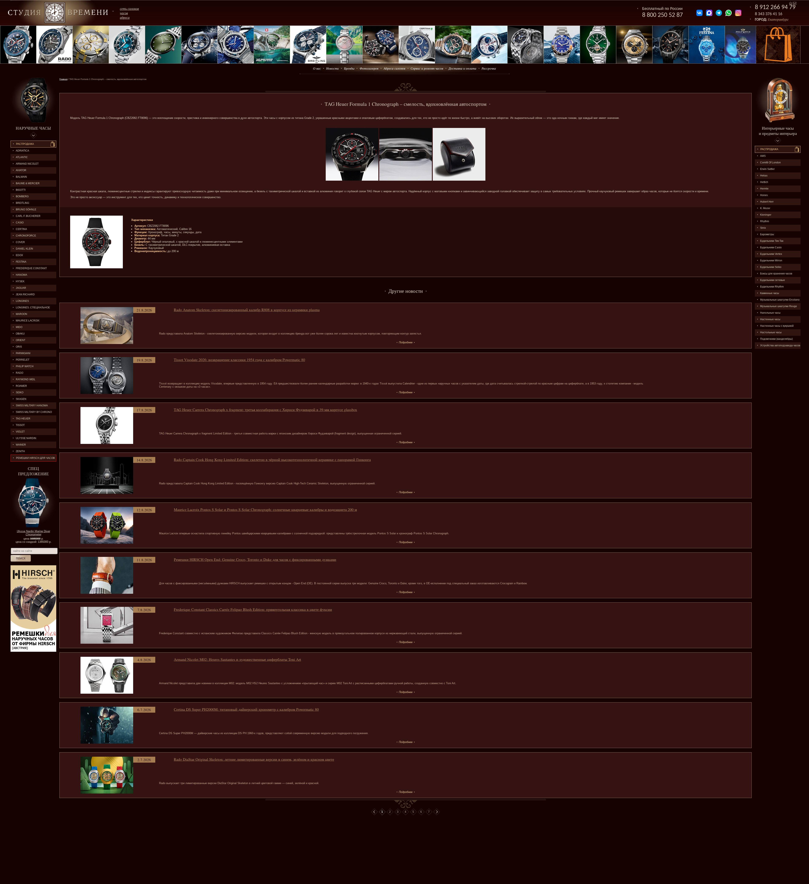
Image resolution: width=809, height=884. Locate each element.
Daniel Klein (24, 248)
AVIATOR (21, 170)
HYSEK (20, 281)
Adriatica (22, 150)
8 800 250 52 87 (662, 15)
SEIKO (19, 392)
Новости (332, 68)
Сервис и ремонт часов (427, 68)
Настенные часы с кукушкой (777, 325)
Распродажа (25, 143)
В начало (374, 812)
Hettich (764, 182)
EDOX (19, 255)
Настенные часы (770, 319)
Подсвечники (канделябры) (776, 338)
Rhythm (764, 221)
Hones (764, 195)
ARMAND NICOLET (27, 163)
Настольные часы (771, 332)
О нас (317, 68)
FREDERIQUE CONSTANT (31, 268)
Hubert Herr (767, 201)
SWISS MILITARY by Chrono (34, 412)
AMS (763, 155)
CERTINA (21, 229)
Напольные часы (770, 312)
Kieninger (765, 214)
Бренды (349, 68)
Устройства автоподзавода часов (780, 345)
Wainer (21, 444)
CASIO (20, 222)
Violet (20, 431)
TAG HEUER (23, 418)
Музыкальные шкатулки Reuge (778, 306)
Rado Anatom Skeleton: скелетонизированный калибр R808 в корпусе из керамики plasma (247, 309)
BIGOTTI (20, 189)
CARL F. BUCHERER (28, 216)
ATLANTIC (22, 157)
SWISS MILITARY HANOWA (32, 405)
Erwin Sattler (767, 169)
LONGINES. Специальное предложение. (30, 308)
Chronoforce (26, 235)
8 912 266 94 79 (775, 7)
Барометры (767, 234)
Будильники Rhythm (772, 286)
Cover (20, 242)
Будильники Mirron (771, 260)
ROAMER (21, 385)
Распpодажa (769, 149)
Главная (63, 79)
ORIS (19, 346)
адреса (125, 17)
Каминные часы (769, 293)
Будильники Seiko (770, 267)
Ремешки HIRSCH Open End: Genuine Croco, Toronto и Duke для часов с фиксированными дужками (255, 559)
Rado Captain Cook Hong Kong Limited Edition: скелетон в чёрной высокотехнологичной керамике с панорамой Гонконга (272, 459)
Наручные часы (33, 128)
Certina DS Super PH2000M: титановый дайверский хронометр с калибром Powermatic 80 (246, 709)
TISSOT (20, 425)
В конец (436, 812)
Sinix (763, 227)
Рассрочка (489, 68)
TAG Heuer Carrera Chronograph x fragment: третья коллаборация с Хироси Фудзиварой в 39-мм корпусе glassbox (265, 409)
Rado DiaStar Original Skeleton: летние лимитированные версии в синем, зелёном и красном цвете (254, 759)
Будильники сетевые (772, 280)
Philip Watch (24, 366)
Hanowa (21, 274)
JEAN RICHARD (25, 294)
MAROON (21, 314)
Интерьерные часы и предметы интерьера (778, 130)
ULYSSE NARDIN (26, 438)
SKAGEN (21, 399)
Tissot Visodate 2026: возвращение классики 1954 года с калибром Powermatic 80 (239, 359)
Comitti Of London (770, 162)
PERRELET (22, 359)
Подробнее (406, 342)
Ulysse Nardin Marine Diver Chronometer (33, 533)
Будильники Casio (771, 247)
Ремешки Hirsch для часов (35, 458)
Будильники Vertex (771, 254)
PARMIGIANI (23, 353)
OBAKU (20, 333)
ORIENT (20, 340)
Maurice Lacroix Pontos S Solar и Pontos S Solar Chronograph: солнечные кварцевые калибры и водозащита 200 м (265, 509)
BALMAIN (21, 176)
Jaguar (21, 287)
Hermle (764, 188)
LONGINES (22, 301)
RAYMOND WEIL (25, 379)
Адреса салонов (394, 68)
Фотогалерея (369, 68)
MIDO (19, 327)
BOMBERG (22, 196)
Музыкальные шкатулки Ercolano (780, 299)
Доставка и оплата (462, 68)
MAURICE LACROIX (27, 320)
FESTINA (21, 261)
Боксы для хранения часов (776, 273)
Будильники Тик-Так (771, 240)
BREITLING (22, 203)
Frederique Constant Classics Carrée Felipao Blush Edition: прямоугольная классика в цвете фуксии (253, 609)
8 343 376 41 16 (768, 14)
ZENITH (20, 451)
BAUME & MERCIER (28, 183)
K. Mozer (765, 208)
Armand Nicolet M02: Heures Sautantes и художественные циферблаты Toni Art (237, 659)
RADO (19, 372)
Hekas (763, 175)
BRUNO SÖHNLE (26, 209)
